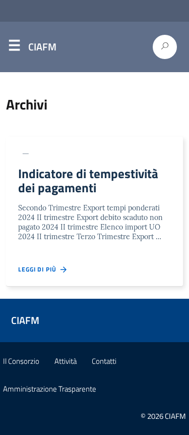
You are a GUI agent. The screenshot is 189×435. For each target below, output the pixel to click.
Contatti (104, 361)
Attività (65, 361)
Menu (14, 47)
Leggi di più (39, 269)
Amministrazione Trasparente (49, 389)
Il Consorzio (21, 361)
